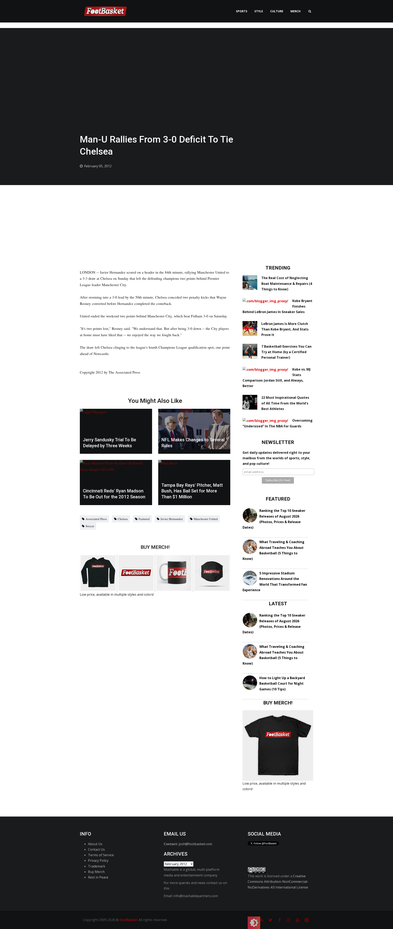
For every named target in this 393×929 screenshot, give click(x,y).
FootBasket (128, 920)
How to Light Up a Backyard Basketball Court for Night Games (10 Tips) (282, 683)
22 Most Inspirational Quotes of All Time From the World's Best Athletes (285, 403)
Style (258, 11)
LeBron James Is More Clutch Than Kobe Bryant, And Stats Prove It (284, 329)
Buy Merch (96, 871)
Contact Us (96, 849)
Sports (241, 11)
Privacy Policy (98, 860)
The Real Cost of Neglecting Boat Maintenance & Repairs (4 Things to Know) (286, 283)
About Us (95, 844)
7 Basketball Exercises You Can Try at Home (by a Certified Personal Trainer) (286, 352)
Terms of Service (101, 855)
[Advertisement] (196, 215)
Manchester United (206, 519)
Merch (295, 11)
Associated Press (96, 519)
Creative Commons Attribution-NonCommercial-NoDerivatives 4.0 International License (278, 881)
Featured (144, 519)
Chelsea (123, 519)
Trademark (96, 866)
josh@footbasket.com (195, 844)
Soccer (90, 526)
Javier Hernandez (171, 519)
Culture (276, 11)
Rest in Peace (98, 877)
